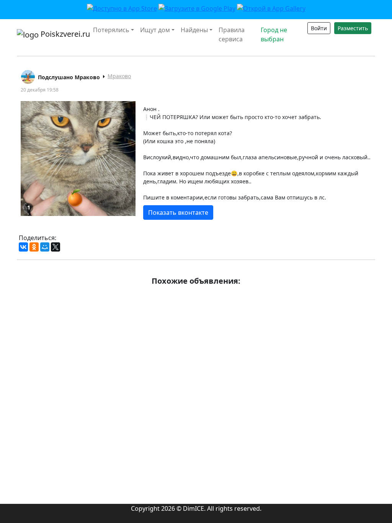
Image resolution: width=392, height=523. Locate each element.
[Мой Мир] (44, 247)
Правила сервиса (232, 34)
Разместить (353, 28)
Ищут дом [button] (155, 30)
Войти (319, 28)
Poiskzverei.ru (61, 34)
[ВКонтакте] (23, 247)
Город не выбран (274, 34)
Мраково (119, 76)
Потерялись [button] (111, 30)
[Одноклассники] (34, 247)
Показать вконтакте (178, 212)
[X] (55, 247)
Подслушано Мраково (69, 77)
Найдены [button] (194, 30)
